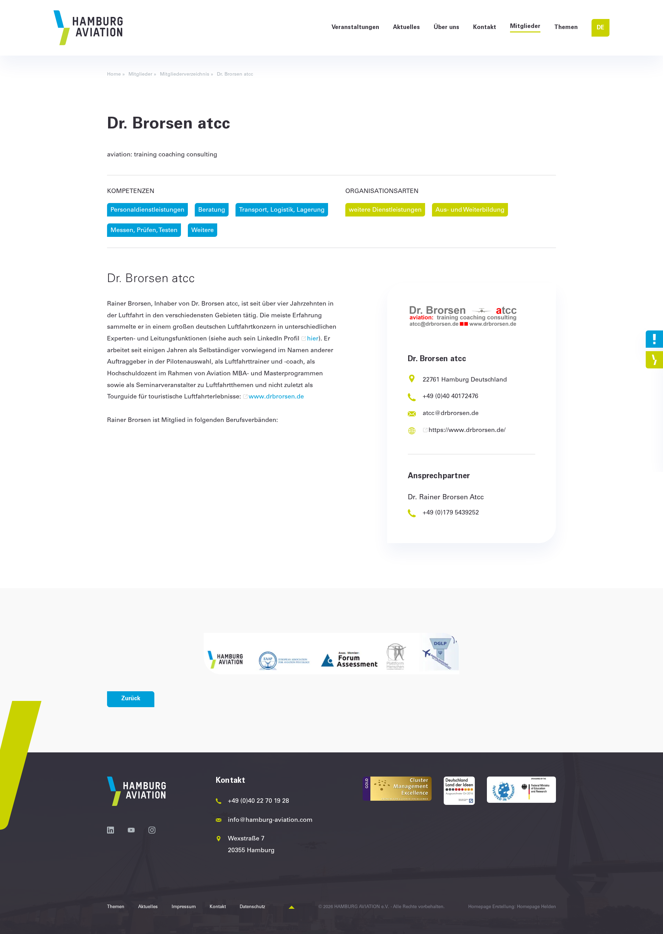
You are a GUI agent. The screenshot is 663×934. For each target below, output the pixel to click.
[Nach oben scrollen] (292, 908)
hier (312, 339)
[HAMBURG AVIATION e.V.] (88, 27)
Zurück (130, 699)
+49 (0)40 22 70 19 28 (258, 801)
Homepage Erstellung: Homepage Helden (512, 907)
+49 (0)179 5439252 (451, 513)
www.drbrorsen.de (276, 397)
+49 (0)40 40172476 (450, 397)
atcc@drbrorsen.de (451, 414)
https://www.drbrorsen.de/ (467, 430)
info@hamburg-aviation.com (270, 820)
